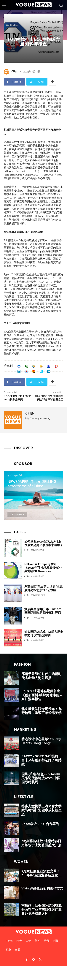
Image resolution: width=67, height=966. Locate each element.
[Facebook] (26, 959)
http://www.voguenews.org (37, 418)
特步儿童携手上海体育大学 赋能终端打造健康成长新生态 (41, 810)
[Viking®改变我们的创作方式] (11, 892)
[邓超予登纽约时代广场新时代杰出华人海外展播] (11, 678)
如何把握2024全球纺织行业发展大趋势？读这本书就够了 (43, 543)
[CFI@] (7, 72)
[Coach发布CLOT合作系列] (11, 828)
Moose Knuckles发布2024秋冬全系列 (17, 398)
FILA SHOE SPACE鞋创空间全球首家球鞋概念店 (49, 398)
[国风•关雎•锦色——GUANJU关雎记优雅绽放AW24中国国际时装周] (11, 778)
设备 (33, 32)
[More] (52, 82)
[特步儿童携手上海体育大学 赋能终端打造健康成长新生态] (11, 810)
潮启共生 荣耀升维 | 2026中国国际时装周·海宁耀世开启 (43, 611)
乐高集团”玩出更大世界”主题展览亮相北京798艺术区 (43, 588)
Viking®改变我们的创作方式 (42, 888)
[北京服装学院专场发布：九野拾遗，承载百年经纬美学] (11, 713)
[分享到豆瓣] (26, 366)
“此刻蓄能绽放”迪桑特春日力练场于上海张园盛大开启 (41, 843)
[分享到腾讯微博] (18, 371)
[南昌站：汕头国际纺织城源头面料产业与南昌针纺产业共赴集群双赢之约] (11, 909)
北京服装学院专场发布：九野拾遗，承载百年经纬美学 (41, 711)
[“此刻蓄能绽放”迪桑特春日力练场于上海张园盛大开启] (11, 845)
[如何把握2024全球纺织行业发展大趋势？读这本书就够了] (13, 548)
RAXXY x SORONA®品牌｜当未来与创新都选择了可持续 (41, 760)
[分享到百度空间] (48, 366)
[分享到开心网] (41, 366)
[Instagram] (33, 959)
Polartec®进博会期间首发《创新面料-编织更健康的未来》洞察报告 (42, 695)
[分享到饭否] (41, 371)
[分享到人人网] (18, 366)
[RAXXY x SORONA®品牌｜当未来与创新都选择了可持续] (11, 760)
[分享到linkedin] (48, 371)
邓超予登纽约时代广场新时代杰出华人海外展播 (41, 676)
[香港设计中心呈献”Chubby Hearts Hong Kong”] (11, 743)
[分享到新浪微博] (56, 366)
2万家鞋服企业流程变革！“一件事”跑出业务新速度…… (41, 873)
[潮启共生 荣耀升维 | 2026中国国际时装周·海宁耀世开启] (13, 615)
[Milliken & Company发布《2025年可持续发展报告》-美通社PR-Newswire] (13, 570)
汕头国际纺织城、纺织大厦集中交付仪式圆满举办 (43, 633)
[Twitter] (40, 959)
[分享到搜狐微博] (33, 371)
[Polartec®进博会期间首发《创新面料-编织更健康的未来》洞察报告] (11, 695)
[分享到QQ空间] (33, 366)
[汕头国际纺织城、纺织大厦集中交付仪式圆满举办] (13, 638)
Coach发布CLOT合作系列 (40, 824)
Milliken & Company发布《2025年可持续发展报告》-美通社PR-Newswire (43, 568)
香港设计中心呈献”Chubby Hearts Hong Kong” (41, 741)
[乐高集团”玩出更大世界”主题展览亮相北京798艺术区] (13, 593)
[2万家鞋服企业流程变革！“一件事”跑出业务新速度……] (11, 875)
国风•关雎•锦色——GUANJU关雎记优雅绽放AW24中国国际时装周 (40, 778)
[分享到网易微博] (26, 371)
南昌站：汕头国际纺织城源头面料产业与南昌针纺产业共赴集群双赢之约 (41, 909)
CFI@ (14, 71)
